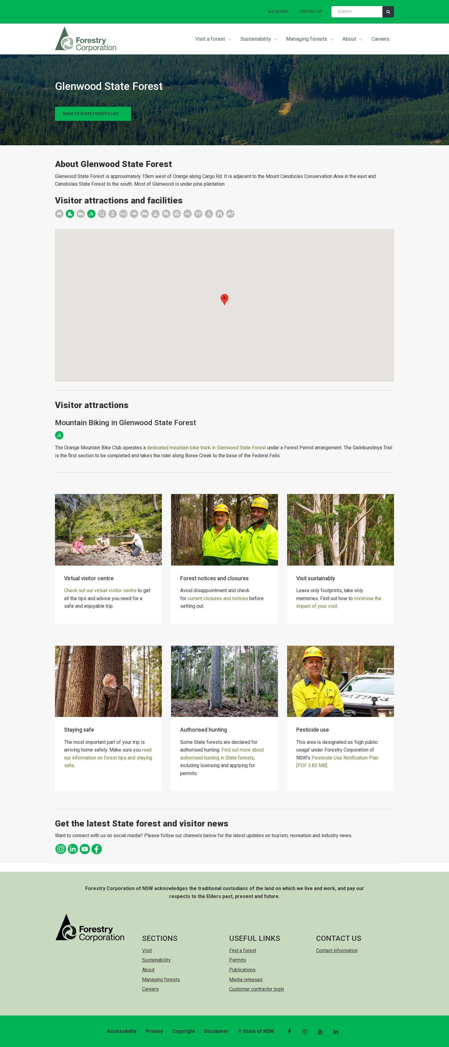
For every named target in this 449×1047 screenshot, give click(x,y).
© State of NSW (256, 1031)
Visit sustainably (315, 578)
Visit (147, 950)
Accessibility (122, 1031)
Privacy (154, 1031)
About (349, 39)
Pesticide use (312, 730)
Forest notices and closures (214, 578)
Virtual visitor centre (89, 578)
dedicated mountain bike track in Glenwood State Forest (206, 448)
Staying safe (79, 730)
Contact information (337, 950)
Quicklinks (278, 11)
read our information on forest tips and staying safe (108, 757)
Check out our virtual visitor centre (100, 590)
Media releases (246, 979)
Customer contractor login (256, 989)
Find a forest (242, 950)
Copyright (183, 1031)
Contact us (310, 11)
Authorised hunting (203, 730)
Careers (380, 39)
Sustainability (256, 39)
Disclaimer (216, 1031)
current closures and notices (218, 598)
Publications (242, 970)
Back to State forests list (91, 114)
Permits (237, 960)
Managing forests (307, 39)
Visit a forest (210, 39)
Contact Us (338, 938)
